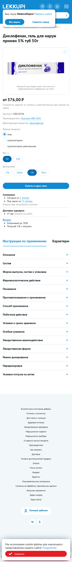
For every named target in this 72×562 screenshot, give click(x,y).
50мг (43, 172)
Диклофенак (37, 123)
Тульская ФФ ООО (31, 118)
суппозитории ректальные (21, 146)
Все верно (14, 22)
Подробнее (49, 547)
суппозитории (15, 140)
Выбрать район (43, 14)
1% (7, 172)
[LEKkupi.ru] (14, 6)
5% (32, 172)
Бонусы (7, 219)
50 (7, 159)
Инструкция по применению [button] (24, 241)
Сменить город (41, 22)
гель (9, 134)
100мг (19, 172)
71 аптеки (27, 201)
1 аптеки (24, 197)
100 (18, 159)
